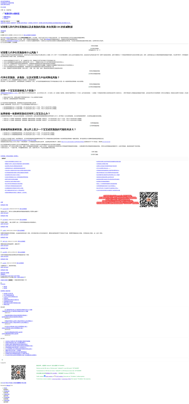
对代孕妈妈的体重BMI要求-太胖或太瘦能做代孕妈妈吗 (16, 172)
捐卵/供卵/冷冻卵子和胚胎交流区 (12, 302)
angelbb (4, 263)
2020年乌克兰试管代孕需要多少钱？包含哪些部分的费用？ (21, 355)
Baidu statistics (49, 376)
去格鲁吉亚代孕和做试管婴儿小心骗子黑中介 (17, 353)
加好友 (5, 286)
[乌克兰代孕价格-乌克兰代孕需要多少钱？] (16, 326)
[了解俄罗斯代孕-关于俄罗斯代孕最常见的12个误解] (18, 309)
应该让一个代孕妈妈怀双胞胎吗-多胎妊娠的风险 (107, 183)
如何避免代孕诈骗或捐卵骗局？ (103, 181)
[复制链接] (3, 30)
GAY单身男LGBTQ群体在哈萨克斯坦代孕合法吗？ (19, 348)
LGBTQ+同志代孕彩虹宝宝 (11, 296)
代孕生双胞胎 (9, 156)
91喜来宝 (7, 37)
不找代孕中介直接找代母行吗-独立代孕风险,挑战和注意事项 (18, 170)
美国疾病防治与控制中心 (12, 40)
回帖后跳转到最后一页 (21, 280)
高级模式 (3, 274)
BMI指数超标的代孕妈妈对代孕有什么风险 (14, 188)
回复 (2, 202)
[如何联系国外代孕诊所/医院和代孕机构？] (16, 315)
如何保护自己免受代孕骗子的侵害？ (12, 181)
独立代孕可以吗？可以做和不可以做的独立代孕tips (107, 188)
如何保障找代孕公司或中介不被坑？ (12, 174)
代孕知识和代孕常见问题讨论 (11, 299)
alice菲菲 (4, 252)
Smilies (18, 275)
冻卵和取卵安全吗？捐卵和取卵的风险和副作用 (15, 168)
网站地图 (23, 382)
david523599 (5, 208)
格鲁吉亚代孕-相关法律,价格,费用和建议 (16, 352)
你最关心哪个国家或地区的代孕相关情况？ (17, 344)
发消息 (5, 288)
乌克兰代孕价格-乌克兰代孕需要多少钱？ (12, 328)
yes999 (4, 230)
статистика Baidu (56, 379)
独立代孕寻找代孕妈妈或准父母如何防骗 (13, 183)
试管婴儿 (16, 156)
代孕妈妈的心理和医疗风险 (102, 163)
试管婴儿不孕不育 (33, 23)
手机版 (10, 382)
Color (3, 275)
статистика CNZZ (66, 379)
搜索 (2, 21)
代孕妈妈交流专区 (8, 301)
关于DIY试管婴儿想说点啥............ (103, 168)
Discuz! (8, 385)
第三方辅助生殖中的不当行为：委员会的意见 (14, 190)
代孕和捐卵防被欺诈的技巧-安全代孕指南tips (106, 185)
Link (9, 275)
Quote (11, 275)
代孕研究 (6, 298)
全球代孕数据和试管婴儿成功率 (10, 333)
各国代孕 (7, 16)
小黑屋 (14, 382)
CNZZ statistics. (59, 376)
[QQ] (2, 382)
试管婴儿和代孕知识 (22, 23)
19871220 (4, 241)
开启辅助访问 (4, 2)
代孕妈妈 (47, 39)
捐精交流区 (6, 304)
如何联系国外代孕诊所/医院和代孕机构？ (12, 316)
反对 (7, 213)
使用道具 (3, 205)
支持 (4, 213)
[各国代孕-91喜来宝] (11, 13)
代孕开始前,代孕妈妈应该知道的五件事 (13, 185)
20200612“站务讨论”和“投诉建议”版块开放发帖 (18, 341)
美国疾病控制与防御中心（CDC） (9, 93)
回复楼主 (3, 290)
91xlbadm (3, 284)
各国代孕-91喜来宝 (5, 23)
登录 (2, 4)
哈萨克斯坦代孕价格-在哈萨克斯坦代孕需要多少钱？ (19, 345)
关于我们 (6, 382)
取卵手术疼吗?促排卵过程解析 (11, 179)
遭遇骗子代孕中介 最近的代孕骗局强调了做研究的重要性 (17, 163)
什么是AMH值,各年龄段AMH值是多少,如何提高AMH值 (108, 190)
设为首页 (3, 1)
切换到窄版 (11, 2)
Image (6, 275)
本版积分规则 (4, 280)
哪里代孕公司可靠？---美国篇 (13, 350)
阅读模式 (33, 35)
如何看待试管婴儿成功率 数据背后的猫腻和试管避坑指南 (109, 161)
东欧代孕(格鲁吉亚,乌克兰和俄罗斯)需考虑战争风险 (107, 172)
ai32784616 (5, 219)
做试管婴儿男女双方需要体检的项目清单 (13, 166)
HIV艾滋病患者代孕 (9, 295)
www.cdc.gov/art (106, 141)
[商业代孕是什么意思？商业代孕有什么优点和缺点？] (19, 321)
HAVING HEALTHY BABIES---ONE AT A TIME (24, 140)
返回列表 (3, 272)
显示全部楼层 (27, 35)
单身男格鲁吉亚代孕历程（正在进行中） (16, 347)
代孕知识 (6, 18)
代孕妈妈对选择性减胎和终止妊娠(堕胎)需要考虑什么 (108, 170)
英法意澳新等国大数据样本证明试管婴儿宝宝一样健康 (108, 174)
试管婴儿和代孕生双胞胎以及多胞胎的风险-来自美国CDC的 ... (55, 23)
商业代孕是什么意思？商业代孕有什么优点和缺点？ (15, 322)
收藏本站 (7, 1)
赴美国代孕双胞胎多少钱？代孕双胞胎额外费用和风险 (16, 177)
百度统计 (48, 373)
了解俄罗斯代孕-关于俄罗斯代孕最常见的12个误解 (15, 311)
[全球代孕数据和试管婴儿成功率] (13, 332)
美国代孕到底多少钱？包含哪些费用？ (16, 342)
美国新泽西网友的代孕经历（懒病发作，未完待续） (16, 192)
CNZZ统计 (54, 373)
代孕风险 (3, 156)
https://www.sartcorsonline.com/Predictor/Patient (72, 141)
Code (15, 275)
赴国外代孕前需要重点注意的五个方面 (13, 161)
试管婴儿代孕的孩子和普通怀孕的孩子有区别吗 (107, 166)
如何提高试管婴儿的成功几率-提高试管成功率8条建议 (108, 179)
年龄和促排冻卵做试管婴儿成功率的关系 (105, 177)
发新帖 (7, 272)
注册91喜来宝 (6, 4)
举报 (7, 205)
